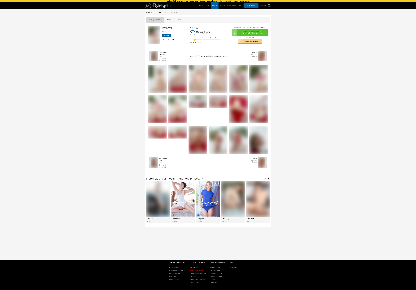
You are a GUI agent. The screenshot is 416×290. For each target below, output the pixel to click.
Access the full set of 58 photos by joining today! (208, 56)
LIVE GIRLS (230, 6)
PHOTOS (214, 6)
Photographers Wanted (197, 273)
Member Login (215, 268)
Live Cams (172, 276)
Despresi (167, 27)
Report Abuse (194, 282)
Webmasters (193, 268)
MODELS (222, 6)
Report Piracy (214, 282)
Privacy (212, 279)
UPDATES (200, 6)
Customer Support (216, 273)
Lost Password (215, 270)
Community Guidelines (197, 279)
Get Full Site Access (252, 32)
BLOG (239, 6)
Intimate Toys (174, 279)
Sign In (263, 6)
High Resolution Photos (177, 270)
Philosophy (193, 276)
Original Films (174, 268)
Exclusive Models (175, 273)
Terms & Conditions (216, 276)
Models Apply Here (196, 270)
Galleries (156, 12)
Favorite (166, 35)
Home (148, 12)
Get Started (251, 6)
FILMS (208, 6)
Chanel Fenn (167, 12)
